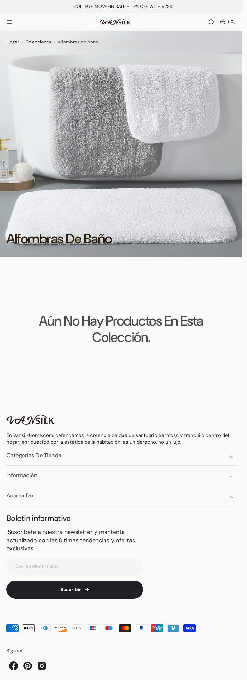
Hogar (12, 42)
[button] (9, 22)
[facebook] (13, 666)
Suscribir (70, 589)
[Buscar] (211, 22)
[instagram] (42, 666)
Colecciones (38, 42)
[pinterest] (28, 666)
